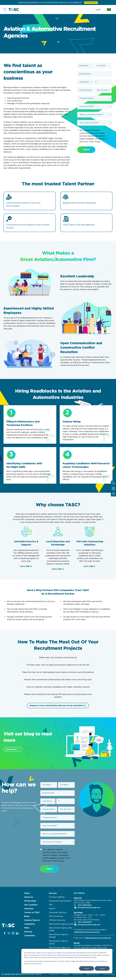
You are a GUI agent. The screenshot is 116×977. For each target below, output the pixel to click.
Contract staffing (56, 897)
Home (27, 893)
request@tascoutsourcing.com (86, 932)
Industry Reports (32, 920)
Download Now (91, 2)
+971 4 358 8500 (84, 905)
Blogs (26, 916)
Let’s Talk (24, 566)
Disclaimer (65, 974)
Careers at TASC (32, 912)
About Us (28, 897)
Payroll (52, 909)
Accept (87, 968)
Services (53, 893)
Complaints (29, 935)
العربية (97, 9)
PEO (51, 905)
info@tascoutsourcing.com (88, 907)
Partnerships (30, 901)
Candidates (29, 924)
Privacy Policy (77, 974)
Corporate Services (57, 912)
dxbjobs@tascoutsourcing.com (98, 938)
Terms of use (54, 974)
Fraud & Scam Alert (93, 974)
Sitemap (28, 932)
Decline (102, 968)
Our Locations (30, 905)
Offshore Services (57, 920)
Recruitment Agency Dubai (61, 924)
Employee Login (108, 974)
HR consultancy (56, 916)
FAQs (26, 928)
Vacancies (29, 909)
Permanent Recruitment (60, 901)
